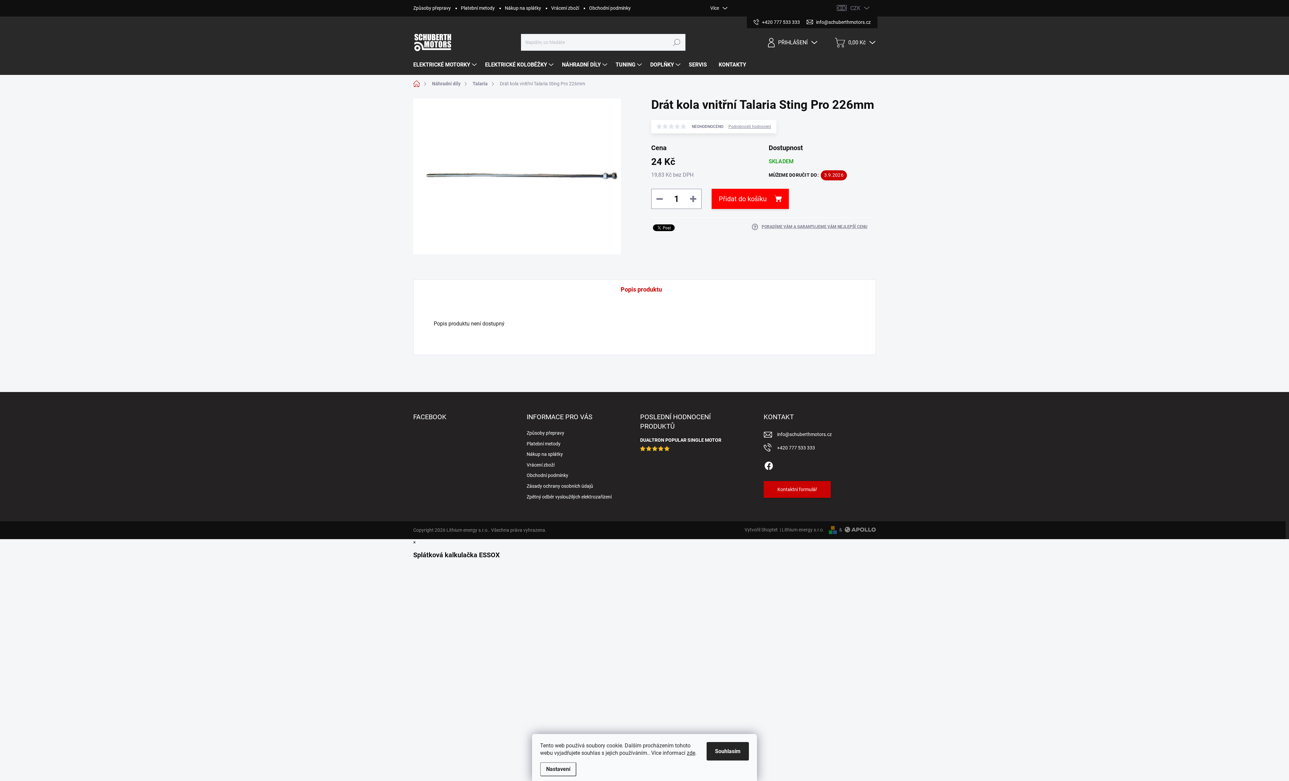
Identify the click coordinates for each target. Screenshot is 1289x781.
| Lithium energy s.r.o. (801, 529)
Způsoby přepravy (432, 8)
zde (691, 753)
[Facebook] (769, 465)
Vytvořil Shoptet (761, 529)
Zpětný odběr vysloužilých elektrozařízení (569, 497)
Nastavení (558, 769)
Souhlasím (728, 751)
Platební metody (478, 8)
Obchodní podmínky (610, 8)
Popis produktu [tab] (641, 289)
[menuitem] (445, 65)
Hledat (677, 42)
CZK (855, 8)
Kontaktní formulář (797, 489)
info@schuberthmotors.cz (804, 434)
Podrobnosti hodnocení (749, 126)
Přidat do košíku (743, 199)
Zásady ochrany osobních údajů (560, 486)
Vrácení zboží (565, 8)
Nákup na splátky (523, 8)
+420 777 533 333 (796, 447)
